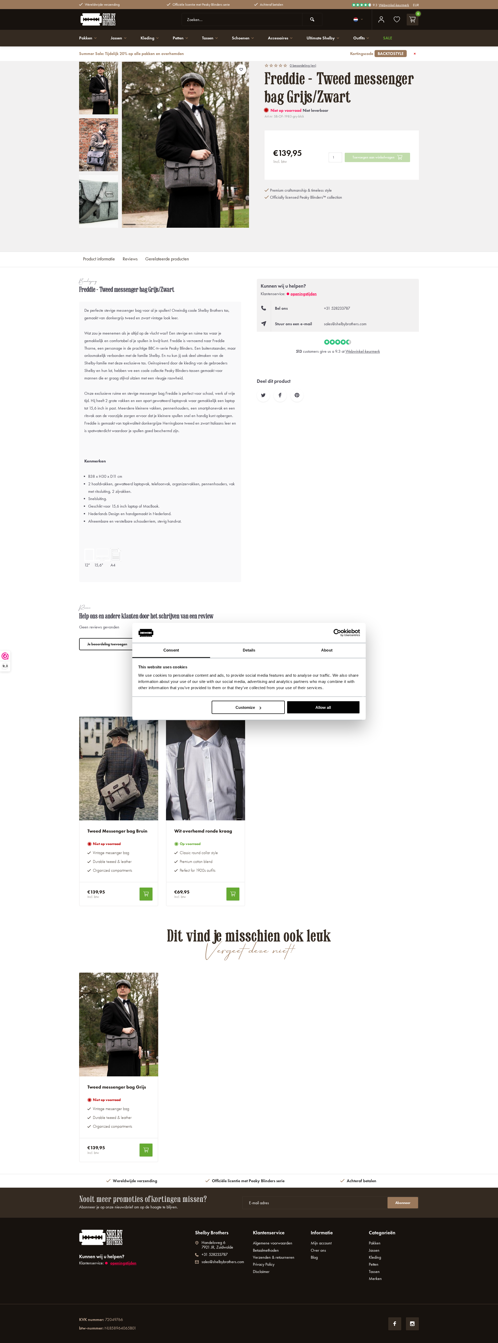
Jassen (116, 38)
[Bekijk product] (146, 894)
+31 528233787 (337, 308)
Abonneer (402, 1203)
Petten (178, 38)
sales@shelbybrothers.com (345, 323)
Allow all (323, 707)
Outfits (359, 38)
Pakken (85, 38)
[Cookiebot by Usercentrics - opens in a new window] (337, 633)
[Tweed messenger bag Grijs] (118, 1024)
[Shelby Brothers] (110, 19)
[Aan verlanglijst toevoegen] (241, 69)
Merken (375, 1278)
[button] (98, 223)
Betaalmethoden (266, 1250)
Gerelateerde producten (167, 259)
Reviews (130, 259)
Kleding (147, 38)
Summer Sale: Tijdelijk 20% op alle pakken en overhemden (241, 53)
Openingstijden (303, 293)
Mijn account (321, 1243)
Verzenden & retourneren (273, 1257)
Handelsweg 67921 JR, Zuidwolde (217, 1245)
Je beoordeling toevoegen (107, 644)
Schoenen (241, 38)
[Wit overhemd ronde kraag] (205, 768)
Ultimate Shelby (321, 38)
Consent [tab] (171, 650)
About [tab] (327, 650)
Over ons (318, 1250)
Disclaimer (261, 1271)
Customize (245, 707)
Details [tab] (249, 650)
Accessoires (278, 38)
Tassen (207, 38)
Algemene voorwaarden (272, 1243)
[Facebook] (394, 1323)
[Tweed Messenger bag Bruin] (118, 768)
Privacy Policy (263, 1264)
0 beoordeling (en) (303, 65)
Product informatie (99, 259)
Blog (314, 1257)
